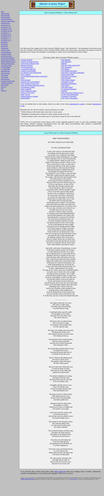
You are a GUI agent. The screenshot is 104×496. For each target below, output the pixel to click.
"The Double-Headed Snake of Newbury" (34, 76)
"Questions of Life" (67, 82)
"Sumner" (64, 91)
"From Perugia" (26, 80)
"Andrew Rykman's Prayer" (30, 62)
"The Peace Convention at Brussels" (72, 73)
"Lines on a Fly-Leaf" (28, 93)
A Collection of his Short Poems (31, 73)
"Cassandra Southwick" (28, 69)
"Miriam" (64, 63)
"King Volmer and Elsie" (29, 91)
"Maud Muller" (25, 98)
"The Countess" (26, 74)
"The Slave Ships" (67, 87)
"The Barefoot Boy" (27, 67)
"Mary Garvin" (25, 94)
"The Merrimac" (66, 62)
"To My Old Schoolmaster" (70, 94)
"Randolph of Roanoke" (69, 83)
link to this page (60, 471)
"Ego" (23, 78)
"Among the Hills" (27, 60)
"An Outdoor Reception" (69, 71)
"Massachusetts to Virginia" (29, 96)
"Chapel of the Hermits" (28, 71)
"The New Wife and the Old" (70, 65)
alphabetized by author (76, 104)
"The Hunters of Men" (28, 87)
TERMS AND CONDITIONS (27, 479)
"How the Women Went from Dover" (33, 85)
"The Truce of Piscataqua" (69, 98)
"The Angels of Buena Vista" (30, 63)
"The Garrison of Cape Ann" (30, 83)
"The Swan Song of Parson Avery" (72, 93)
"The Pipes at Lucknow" (69, 76)
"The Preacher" (66, 78)
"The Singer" (65, 85)
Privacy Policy (74, 479)
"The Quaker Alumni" (68, 80)
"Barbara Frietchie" (27, 65)
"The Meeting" (66, 60)
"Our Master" (65, 69)
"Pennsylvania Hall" (67, 74)
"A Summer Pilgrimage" (69, 89)
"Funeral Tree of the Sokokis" (30, 82)
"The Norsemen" (66, 67)
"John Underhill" (26, 89)
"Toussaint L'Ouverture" (69, 96)
